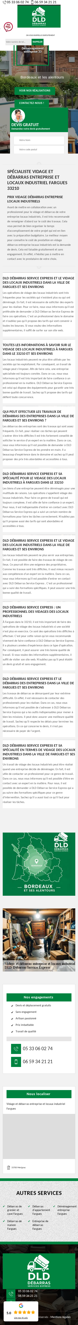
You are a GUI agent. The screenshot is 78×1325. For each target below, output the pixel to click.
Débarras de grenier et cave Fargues (15, 1210)
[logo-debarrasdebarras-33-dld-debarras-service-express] (39, 16)
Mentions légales (60, 1317)
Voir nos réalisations (34, 91)
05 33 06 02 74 (18, 2)
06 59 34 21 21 (45, 2)
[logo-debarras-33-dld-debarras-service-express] (39, 1271)
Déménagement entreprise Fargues (66, 1210)
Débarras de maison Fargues (14, 1225)
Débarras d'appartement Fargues (41, 1210)
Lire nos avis (21, 1318)
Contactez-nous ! (31, 103)
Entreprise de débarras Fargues (40, 1225)
